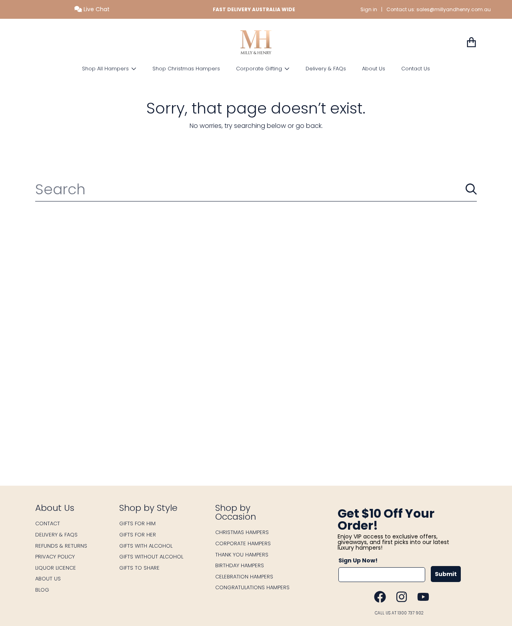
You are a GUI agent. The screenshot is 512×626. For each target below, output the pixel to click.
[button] (471, 42)
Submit (446, 574)
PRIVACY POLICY (55, 556)
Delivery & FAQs (56, 534)
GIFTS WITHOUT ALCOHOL (151, 556)
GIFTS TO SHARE (139, 568)
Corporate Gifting (260, 68)
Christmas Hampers (242, 532)
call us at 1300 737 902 (399, 613)
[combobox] (256, 189)
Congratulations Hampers (252, 587)
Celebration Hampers (244, 576)
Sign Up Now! (358, 560)
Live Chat (96, 9)
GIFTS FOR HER (137, 534)
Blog (42, 590)
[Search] (471, 189)
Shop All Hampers (106, 68)
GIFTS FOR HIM (137, 523)
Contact (47, 523)
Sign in (368, 9)
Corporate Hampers (243, 543)
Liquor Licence (55, 568)
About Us (48, 578)
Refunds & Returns (61, 546)
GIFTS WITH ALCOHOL (145, 546)
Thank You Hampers (241, 554)
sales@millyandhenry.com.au (453, 9)
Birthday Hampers (239, 565)
